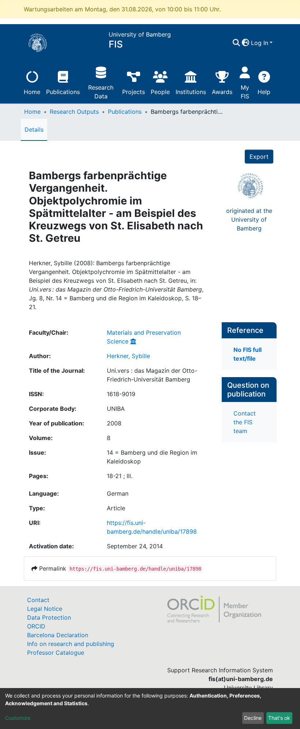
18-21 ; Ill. (119, 476)
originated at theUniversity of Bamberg (249, 219)
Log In (259, 42)
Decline (253, 718)
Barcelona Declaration (57, 635)
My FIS (245, 92)
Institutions (191, 91)
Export (259, 156)
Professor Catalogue (55, 652)
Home (32, 91)
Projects (133, 91)
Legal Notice (44, 608)
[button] (245, 42)
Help (264, 91)
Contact (38, 600)
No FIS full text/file (247, 354)
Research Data (100, 92)
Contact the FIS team (244, 422)
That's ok (279, 718)
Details (34, 129)
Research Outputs (74, 111)
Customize (17, 718)
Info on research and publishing (70, 643)
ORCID (36, 626)
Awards (222, 91)
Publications (63, 91)
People (160, 91)
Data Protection (49, 617)
